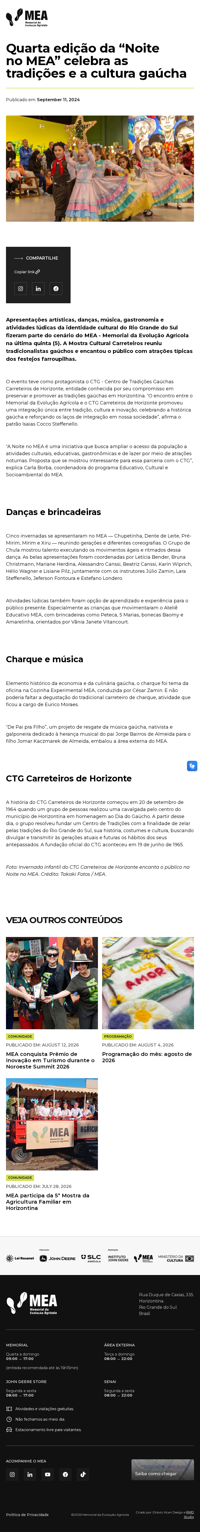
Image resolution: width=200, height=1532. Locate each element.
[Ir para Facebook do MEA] (65, 1474)
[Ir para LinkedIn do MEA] (30, 1474)
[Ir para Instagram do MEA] (12, 1474)
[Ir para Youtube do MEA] (47, 1474)
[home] (27, 17)
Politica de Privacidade (27, 1514)
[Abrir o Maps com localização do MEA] (163, 1469)
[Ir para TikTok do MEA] (83, 1474)
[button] (189, 17)
